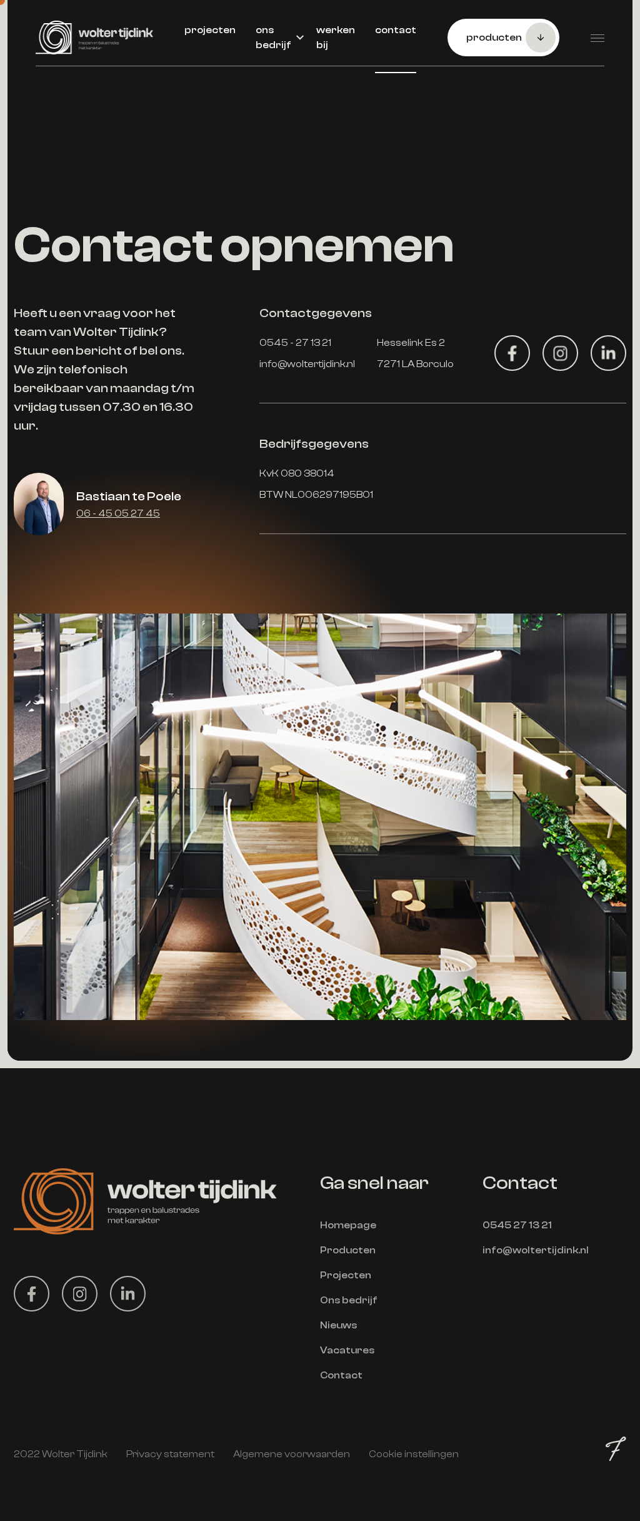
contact (395, 30)
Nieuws (338, 1325)
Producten (348, 1250)
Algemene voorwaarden (291, 1454)
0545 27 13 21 (517, 1225)
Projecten (345, 1275)
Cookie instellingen (414, 1454)
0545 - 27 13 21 (295, 342)
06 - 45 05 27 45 (118, 513)
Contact (341, 1375)
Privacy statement (170, 1454)
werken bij (335, 37)
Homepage (348, 1225)
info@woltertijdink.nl (307, 364)
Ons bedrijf (349, 1300)
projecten (210, 30)
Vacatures (347, 1350)
